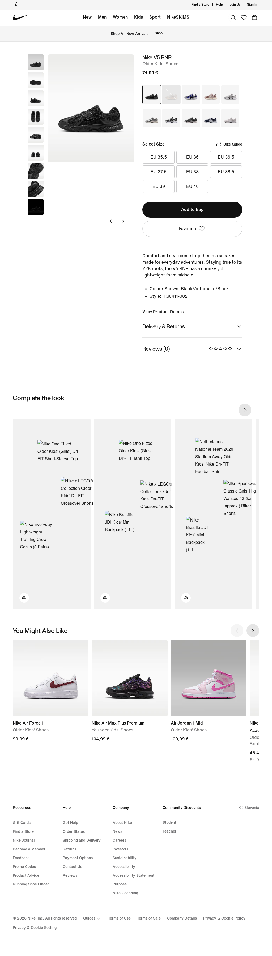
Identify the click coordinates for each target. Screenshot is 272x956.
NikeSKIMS (178, 17)
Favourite (188, 228)
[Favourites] (244, 17)
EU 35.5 (158, 157)
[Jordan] (16, 5)
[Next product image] (123, 221)
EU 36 (192, 157)
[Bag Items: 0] (254, 17)
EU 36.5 (226, 157)
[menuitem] (224, 5)
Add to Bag (192, 209)
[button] (36, 80)
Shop (159, 33)
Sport (155, 17)
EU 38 (192, 171)
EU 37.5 (159, 171)
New (87, 17)
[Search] (233, 17)
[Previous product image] (111, 221)
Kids (138, 17)
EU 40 (192, 186)
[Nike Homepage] (20, 18)
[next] (245, 410)
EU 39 (158, 186)
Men (102, 17)
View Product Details (163, 311)
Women (120, 17)
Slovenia (251, 808)
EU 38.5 (226, 171)
